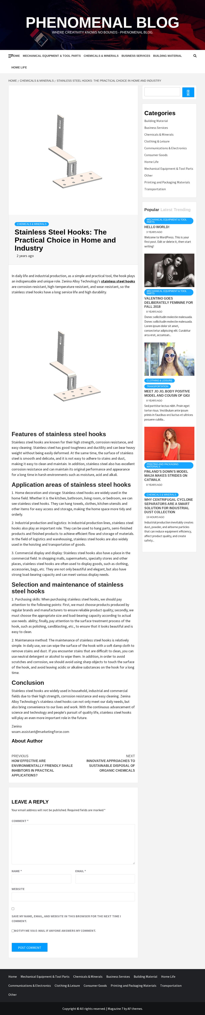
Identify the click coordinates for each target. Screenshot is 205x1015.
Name (17, 871)
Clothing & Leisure (157, 141)
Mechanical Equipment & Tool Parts (52, 55)
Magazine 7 (115, 1009)
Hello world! (156, 227)
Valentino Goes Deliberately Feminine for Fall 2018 (168, 303)
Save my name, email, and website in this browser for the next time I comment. (66, 918)
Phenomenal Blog (102, 22)
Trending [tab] (182, 209)
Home (15, 55)
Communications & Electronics (165, 148)
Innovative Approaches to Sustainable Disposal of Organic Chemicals (110, 763)
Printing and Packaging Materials (167, 182)
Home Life (19, 67)
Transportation (155, 189)
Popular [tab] (151, 209)
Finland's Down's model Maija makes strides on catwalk (166, 476)
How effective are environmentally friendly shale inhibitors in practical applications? (42, 765)
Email (80, 871)
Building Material (167, 55)
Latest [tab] (166, 209)
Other (148, 175)
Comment (20, 821)
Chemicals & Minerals (101, 55)
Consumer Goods (156, 155)
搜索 (188, 92)
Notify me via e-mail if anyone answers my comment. (55, 931)
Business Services (136, 55)
